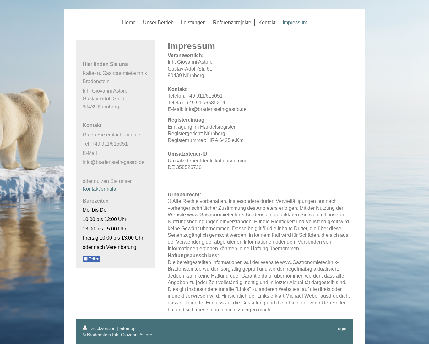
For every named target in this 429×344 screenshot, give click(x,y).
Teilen (93, 259)
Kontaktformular (100, 189)
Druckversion (102, 328)
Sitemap (127, 328)
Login (340, 328)
